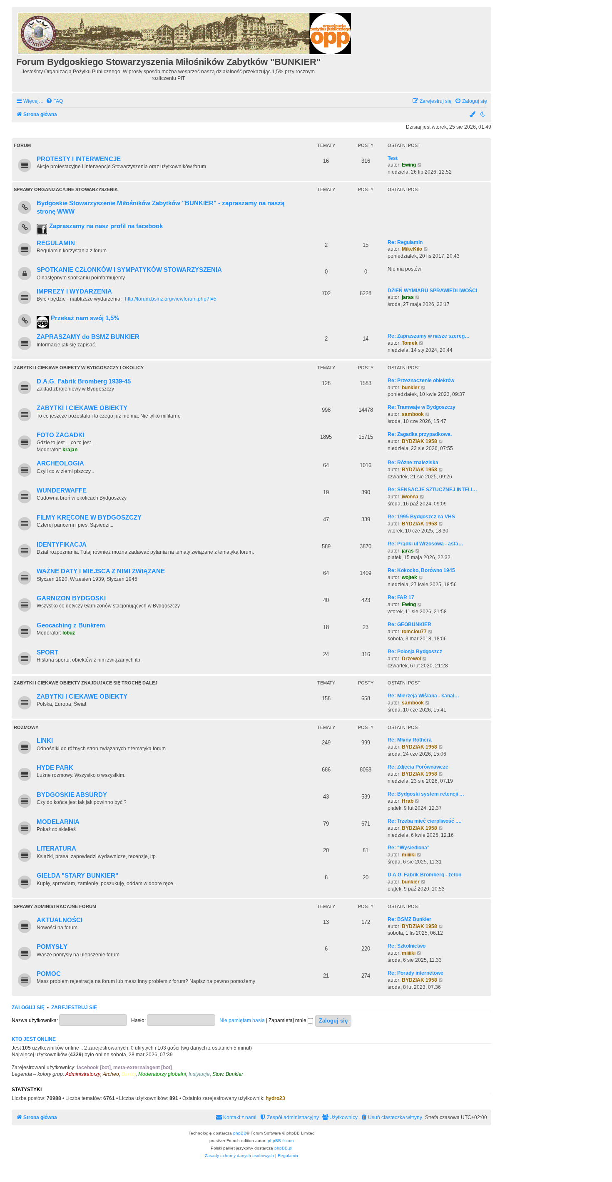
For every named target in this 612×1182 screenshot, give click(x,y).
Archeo (111, 1074)
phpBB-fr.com (281, 1140)
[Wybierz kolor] (473, 114)
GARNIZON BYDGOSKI (71, 598)
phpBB (239, 1133)
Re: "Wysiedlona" (409, 848)
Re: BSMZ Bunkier (409, 919)
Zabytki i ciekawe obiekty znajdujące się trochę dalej (85, 682)
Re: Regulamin (405, 242)
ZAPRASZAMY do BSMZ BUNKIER (88, 336)
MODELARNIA (58, 822)
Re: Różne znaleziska (413, 462)
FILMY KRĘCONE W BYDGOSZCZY (89, 517)
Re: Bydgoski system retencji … (426, 794)
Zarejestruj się (74, 1007)
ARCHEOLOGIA (60, 463)
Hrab (407, 801)
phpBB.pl (283, 1148)
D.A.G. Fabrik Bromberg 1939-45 (84, 381)
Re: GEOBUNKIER (409, 624)
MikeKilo (412, 249)
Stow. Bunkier (227, 1074)
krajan (69, 450)
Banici (129, 1074)
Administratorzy (82, 1074)
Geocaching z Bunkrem (71, 625)
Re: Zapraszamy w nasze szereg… (429, 336)
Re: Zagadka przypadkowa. (420, 434)
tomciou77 (414, 632)
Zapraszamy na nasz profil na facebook (106, 226)
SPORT (47, 652)
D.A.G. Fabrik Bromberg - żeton (424, 875)
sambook (413, 414)
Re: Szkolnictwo (406, 946)
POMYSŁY (52, 946)
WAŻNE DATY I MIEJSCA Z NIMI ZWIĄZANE (101, 571)
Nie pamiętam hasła (242, 1020)
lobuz (68, 633)
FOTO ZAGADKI (61, 435)
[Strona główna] (185, 32)
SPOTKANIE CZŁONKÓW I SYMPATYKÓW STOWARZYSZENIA (129, 269)
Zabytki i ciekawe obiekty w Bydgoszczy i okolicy (79, 367)
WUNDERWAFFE (62, 490)
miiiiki (408, 855)
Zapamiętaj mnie (288, 1020)
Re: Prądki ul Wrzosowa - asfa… (425, 544)
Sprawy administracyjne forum (55, 906)
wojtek (409, 577)
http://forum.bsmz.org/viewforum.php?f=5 (170, 299)
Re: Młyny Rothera (410, 740)
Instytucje (199, 1074)
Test (393, 158)
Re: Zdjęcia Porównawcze (418, 767)
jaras (408, 297)
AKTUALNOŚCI (59, 920)
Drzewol (411, 659)
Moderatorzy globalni (162, 1074)
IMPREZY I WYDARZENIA (74, 291)
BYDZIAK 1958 (419, 441)
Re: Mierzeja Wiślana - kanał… (423, 696)
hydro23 (275, 1098)
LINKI (45, 740)
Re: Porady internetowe (415, 973)
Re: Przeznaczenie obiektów (421, 380)
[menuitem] (54, 101)
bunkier (411, 388)
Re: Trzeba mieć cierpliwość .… (425, 821)
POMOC (49, 973)
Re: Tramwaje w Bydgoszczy (421, 407)
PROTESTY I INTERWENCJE (79, 159)
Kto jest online (34, 1039)
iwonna (410, 497)
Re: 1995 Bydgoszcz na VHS (421, 517)
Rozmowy (26, 727)
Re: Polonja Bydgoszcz (415, 651)
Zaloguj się (28, 1007)
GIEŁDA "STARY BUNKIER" (77, 875)
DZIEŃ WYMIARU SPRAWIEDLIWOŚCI (432, 291)
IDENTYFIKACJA (62, 544)
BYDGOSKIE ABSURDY (72, 794)
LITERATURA (56, 848)
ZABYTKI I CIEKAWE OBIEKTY (82, 408)
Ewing (409, 165)
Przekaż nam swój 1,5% (85, 318)
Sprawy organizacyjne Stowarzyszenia (66, 189)
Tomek (410, 343)
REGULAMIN (56, 243)
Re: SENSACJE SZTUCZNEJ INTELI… (432, 490)
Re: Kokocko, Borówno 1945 (421, 570)
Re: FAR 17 (401, 597)
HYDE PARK (55, 767)
